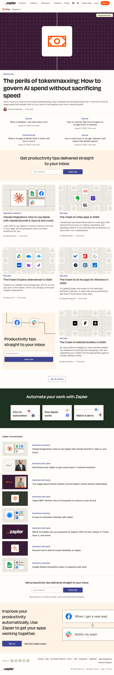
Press (69, 659)
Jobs (75, 659)
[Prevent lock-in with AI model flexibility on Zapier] (15, 548)
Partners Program (105, 662)
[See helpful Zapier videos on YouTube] (23, 660)
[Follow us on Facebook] (11, 660)
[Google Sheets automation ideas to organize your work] (15, 565)
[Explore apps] (78, 3)
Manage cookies (92, 669)
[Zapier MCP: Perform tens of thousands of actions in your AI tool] (15, 498)
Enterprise (83, 659)
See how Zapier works (35, 643)
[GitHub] (73, 3)
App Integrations (105, 659)
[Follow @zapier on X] (19, 660)
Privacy (109, 669)
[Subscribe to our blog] (28, 660)
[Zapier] (10, 3)
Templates (93, 659)
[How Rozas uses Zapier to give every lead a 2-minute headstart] (15, 465)
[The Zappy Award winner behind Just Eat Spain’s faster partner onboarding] (15, 482)
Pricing (40, 659)
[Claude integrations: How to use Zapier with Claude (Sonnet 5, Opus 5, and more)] (15, 449)
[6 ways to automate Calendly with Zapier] (15, 515)
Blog (8, 9)
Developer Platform (58, 659)
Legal (103, 669)
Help (47, 659)
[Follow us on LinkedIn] (15, 660)
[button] (73, 171)
